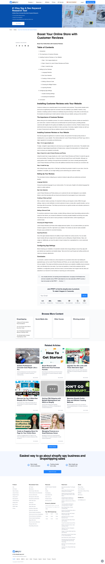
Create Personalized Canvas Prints (68, 522)
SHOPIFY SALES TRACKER (50, 487)
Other (47, 508)
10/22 (47, 518)
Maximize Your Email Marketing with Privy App (68, 544)
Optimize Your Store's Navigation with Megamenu (68, 528)
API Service (60, 2)
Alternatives (31, 489)
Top (102, 561)
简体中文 (18, 559)
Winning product (48, 500)
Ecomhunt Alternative (33, 494)
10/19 (52, 518)
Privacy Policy (80, 487)
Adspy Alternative (32, 506)
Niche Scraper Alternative (34, 490)
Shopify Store (15, 502)
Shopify (15, 29)
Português (35, 559)
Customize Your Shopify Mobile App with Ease (68, 547)
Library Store (15, 496)
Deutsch (44, 559)
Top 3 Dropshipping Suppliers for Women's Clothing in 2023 (24, 331)
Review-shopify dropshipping (34, 518)
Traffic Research (16, 500)
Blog (46, 489)
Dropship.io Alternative (33, 508)
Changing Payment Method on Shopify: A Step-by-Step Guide (67, 498)
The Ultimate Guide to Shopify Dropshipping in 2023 (23, 336)
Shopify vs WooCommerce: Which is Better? (69, 501)
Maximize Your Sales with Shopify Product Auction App (68, 514)
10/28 (47, 514)
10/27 (52, 514)
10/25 (47, 516)
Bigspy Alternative (32, 520)
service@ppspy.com (82, 499)
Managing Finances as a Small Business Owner (67, 517)
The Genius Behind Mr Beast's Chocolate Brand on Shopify (67, 504)
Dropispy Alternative (33, 523)
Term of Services (81, 489)
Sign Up (84, 295)
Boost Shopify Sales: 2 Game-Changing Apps (67, 508)
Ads (13, 487)
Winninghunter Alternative (34, 496)
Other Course (48, 496)
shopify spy (31, 502)
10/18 (57, 518)
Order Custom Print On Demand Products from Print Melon (68, 491)
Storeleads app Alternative (34, 498)
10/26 (57, 514)
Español (40, 559)
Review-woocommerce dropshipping (36, 514)
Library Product (16, 492)
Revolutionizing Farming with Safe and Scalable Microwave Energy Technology (68, 540)
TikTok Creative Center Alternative (35, 492)
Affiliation (79, 492)
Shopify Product (16, 494)
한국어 (27, 559)
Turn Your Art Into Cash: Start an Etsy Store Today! (24, 327)
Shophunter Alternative (33, 510)
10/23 (57, 516)
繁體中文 (23, 559)
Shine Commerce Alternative (34, 522)
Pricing (53, 2)
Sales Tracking (15, 490)
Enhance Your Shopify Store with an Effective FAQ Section (68, 511)
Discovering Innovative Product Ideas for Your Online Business (69, 535)
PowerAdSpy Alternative (33, 525)
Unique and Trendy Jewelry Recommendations (23, 322)
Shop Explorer (15, 498)
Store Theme (15, 504)
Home (11, 29)
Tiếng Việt (54, 559)
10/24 (52, 516)
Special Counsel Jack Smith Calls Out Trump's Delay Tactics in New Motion (68, 494)
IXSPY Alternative (32, 500)
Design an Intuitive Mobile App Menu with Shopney (69, 532)
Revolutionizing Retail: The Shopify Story (68, 487)
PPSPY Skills (15, 506)
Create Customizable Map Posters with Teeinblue (68, 520)
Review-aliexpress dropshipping (35, 516)
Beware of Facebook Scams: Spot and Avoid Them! (68, 525)
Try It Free (18, 23)
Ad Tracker (15, 489)
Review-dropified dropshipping (35, 512)
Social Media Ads (48, 494)
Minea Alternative (32, 504)
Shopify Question (48, 498)
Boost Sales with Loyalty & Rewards (68, 537)
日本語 (31, 559)
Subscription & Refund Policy (83, 490)
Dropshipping (47, 492)
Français (49, 559)
